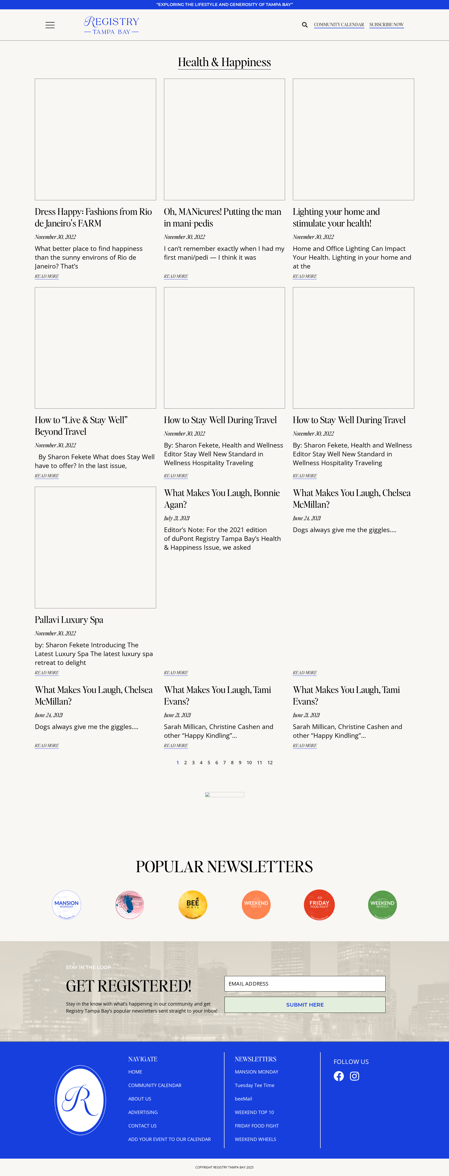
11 (259, 762)
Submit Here (305, 1005)
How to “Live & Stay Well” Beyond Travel (81, 425)
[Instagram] (354, 1076)
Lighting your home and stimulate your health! (336, 217)
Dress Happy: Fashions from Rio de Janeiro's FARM (93, 217)
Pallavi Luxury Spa (69, 619)
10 (249, 762)
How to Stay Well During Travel (220, 419)
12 (270, 762)
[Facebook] (339, 1076)
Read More (47, 276)
